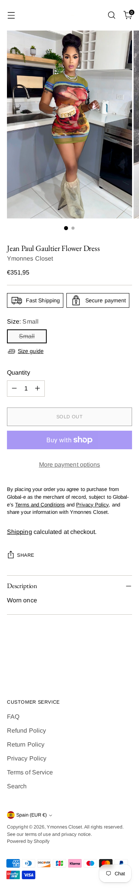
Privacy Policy (26, 758)
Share (25, 555)
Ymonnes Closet (30, 258)
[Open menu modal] (11, 15)
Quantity (18, 372)
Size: (23, 321)
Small (27, 336)
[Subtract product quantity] (14, 388)
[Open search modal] (111, 15)
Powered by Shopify (28, 841)
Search (17, 786)
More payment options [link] (69, 464)
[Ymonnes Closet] (69, 15)
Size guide (31, 351)
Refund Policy (26, 730)
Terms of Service (30, 772)
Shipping (19, 532)
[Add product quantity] (37, 388)
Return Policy (25, 744)
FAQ (13, 716)
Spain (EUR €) (31, 815)
